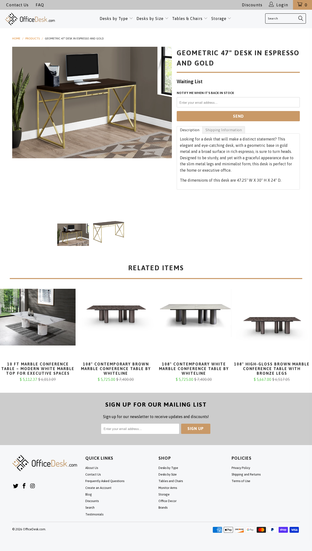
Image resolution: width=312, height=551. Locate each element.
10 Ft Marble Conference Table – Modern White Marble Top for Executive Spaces (38, 325)
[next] (163, 126)
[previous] (20, 126)
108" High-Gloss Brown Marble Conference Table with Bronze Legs (272, 325)
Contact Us (17, 4)
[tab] (190, 130)
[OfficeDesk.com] (33, 19)
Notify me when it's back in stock (205, 93)
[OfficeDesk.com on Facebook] (24, 486)
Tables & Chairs (187, 18)
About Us (91, 468)
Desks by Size (150, 18)
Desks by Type (114, 18)
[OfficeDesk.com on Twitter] (16, 486)
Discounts (252, 4)
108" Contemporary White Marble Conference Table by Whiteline (194, 325)
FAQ (40, 4)
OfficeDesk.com (34, 529)
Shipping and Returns (246, 474)
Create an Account (98, 488)
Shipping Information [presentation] (223, 130)
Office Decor (167, 501)
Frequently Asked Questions (104, 481)
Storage (218, 18)
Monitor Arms (167, 488)
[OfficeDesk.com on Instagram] (32, 486)
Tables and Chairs (170, 481)
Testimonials (94, 514)
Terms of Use (241, 481)
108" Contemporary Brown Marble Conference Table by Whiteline (116, 325)
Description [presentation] (189, 130)
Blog (88, 494)
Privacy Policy (241, 468)
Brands (162, 507)
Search (90, 507)
